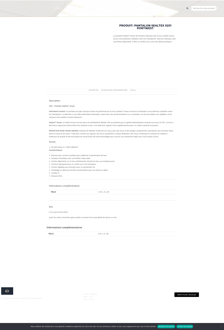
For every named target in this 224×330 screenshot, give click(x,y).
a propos (111, 8)
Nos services (74, 8)
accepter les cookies (166, 326)
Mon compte (144, 8)
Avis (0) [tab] (132, 90)
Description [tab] (93, 90)
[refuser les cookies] (221, 326)
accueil (58, 8)
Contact (126, 8)
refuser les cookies (185, 326)
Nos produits (93, 8)
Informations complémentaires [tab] (114, 90)
